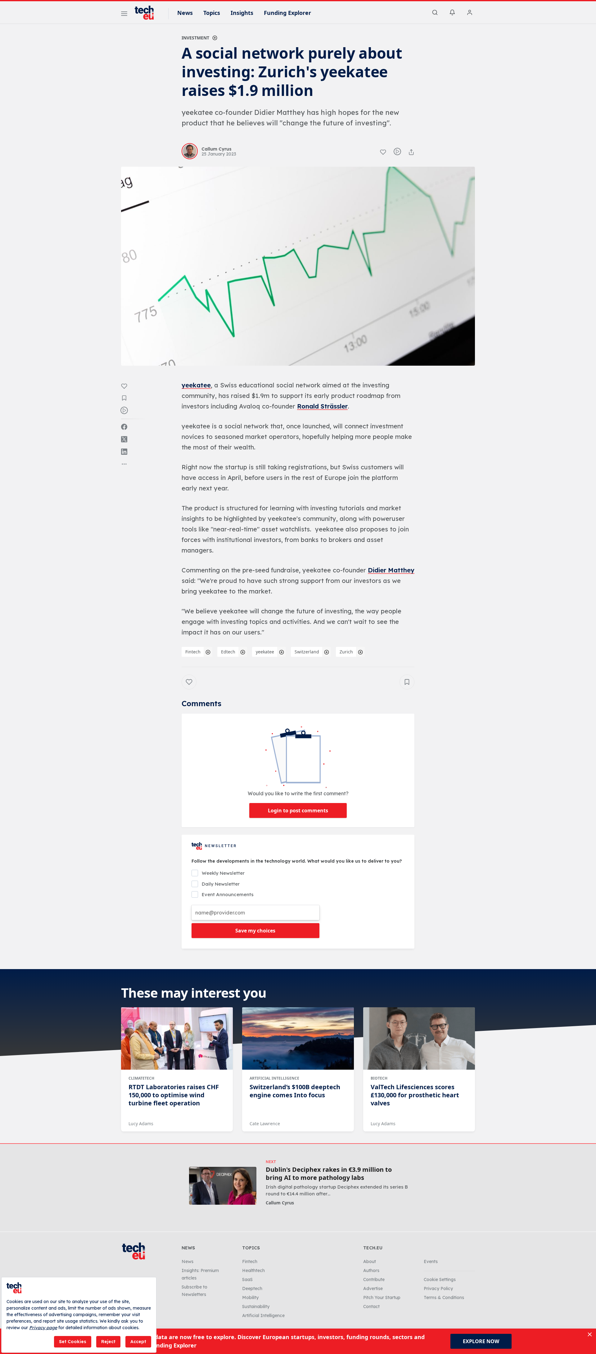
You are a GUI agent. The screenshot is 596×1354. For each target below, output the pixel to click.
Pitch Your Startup (381, 1297)
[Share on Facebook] (124, 427)
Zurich (346, 652)
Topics (211, 12)
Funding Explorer (287, 12)
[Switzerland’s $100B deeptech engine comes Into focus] (298, 1038)
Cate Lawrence (265, 1123)
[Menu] (124, 14)
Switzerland (307, 652)
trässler (336, 406)
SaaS (247, 1279)
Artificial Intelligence (274, 1078)
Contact (371, 1306)
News (185, 12)
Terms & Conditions (444, 1297)
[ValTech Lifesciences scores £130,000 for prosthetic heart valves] (419, 1038)
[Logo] (147, 13)
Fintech (193, 652)
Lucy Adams (141, 1123)
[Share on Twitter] (124, 439)
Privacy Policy (438, 1288)
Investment (195, 38)
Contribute (374, 1279)
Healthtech (253, 1270)
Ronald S (310, 406)
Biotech (379, 1078)
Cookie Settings (440, 1279)
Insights (242, 12)
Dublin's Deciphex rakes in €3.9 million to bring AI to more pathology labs (329, 1174)
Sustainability (255, 1306)
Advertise (373, 1288)
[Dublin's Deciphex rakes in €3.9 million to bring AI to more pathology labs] (222, 1185)
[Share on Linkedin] (124, 452)
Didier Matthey (391, 570)
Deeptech (252, 1288)
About (369, 1261)
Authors (371, 1270)
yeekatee (196, 385)
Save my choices (255, 930)
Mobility (250, 1297)
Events (431, 1261)
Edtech (228, 652)
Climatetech (141, 1078)
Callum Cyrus (280, 1203)
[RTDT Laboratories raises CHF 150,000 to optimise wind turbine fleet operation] (177, 1038)
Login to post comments (298, 810)
